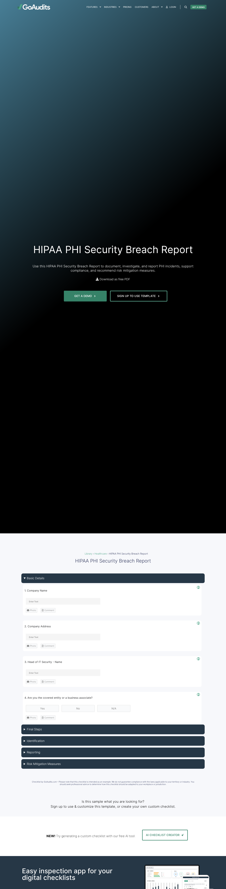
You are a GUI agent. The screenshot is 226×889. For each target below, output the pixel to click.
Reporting (33, 752)
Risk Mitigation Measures (44, 764)
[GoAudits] (33, 7)
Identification (36, 741)
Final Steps (34, 729)
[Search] (186, 7)
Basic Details (35, 578)
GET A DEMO (198, 7)
